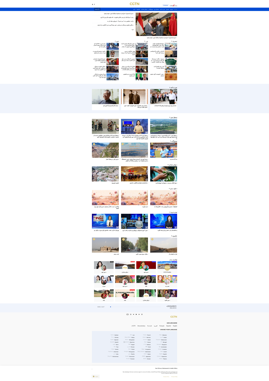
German (147, 337)
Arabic (163, 337)
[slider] (110, 306)
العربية (155, 326)
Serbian (114, 335)
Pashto (131, 354)
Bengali (164, 342)
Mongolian (129, 339)
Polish (131, 349)
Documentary (141, 326)
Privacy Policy (174, 376)
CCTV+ (133, 326)
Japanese (146, 356)
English (175, 326)
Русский (149, 326)
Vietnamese (112, 356)
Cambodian (163, 347)
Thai (116, 347)
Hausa (147, 342)
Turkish (114, 349)
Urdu (116, 354)
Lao (132, 335)
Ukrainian (113, 351)
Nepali (131, 344)
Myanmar (129, 342)
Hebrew (147, 344)
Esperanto (162, 356)
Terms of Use (166, 376)
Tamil (115, 344)
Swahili (114, 342)
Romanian (129, 356)
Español (168, 326)
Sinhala (114, 337)
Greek (147, 339)
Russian (130, 359)
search (96, 9)
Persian (130, 347)
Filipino (163, 359)
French (147, 335)
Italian (147, 354)
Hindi (148, 347)
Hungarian (146, 349)
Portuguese (129, 351)
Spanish (114, 339)
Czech (163, 351)
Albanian (163, 335)
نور (133, 29)
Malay (129, 337)
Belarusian (161, 339)
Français (161, 326)
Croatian (162, 349)
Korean (147, 359)
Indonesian (144, 351)
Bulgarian (162, 344)
